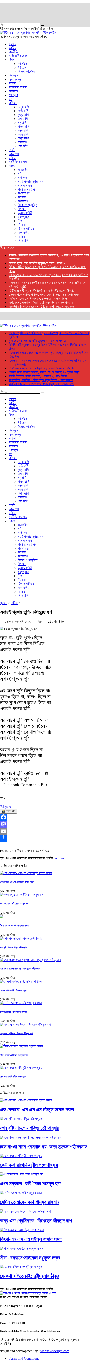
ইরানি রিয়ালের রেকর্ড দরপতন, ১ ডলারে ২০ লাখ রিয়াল (38, 298)
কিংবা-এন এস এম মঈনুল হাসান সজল (14, 925)
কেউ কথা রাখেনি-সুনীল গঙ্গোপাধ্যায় (13, 1076)
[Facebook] (45, 817)
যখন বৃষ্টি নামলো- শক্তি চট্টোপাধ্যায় (13, 947)
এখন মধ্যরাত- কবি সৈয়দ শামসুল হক (14, 903)
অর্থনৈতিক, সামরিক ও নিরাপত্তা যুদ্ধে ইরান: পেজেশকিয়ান (41, 302)
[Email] (45, 831)
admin (59, 858)
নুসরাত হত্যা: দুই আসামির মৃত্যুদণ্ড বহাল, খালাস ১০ (38, 263)
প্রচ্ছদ (3, 603)
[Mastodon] (45, 824)
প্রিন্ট (40, 621)
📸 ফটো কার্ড (8, 811)
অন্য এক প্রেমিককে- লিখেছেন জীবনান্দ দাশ (16, 1033)
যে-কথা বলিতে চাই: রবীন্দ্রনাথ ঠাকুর (13, 990)
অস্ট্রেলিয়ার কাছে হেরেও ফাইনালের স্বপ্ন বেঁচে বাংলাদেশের (41, 306)
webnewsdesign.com (54, 1351)
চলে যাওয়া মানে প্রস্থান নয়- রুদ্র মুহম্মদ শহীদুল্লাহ (20, 968)
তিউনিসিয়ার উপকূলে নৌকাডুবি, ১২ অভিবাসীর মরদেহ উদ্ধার (41, 290)
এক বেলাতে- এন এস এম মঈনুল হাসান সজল (17, 882)
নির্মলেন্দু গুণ (6, 807)
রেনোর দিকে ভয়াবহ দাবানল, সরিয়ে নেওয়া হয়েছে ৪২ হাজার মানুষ (44, 294)
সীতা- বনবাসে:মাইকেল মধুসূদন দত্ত (14, 1055)
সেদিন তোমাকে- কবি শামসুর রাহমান (13, 1011)
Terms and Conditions (24, 1358)
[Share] (45, 838)
